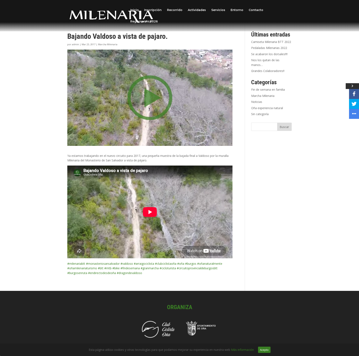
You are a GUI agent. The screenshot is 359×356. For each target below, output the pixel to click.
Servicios (218, 10)
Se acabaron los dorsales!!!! (269, 54)
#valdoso (126, 264)
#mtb (108, 268)
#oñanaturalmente (209, 264)
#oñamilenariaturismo (82, 268)
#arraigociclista (144, 264)
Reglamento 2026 (144, 21)
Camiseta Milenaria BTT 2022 (271, 42)
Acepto (264, 350)
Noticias (256, 102)
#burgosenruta (77, 273)
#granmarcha (150, 268)
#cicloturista (168, 268)
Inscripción (153, 10)
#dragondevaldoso (129, 273)
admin (75, 44)
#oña (180, 264)
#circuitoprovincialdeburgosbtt (197, 268)
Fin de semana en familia (268, 89)
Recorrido (174, 10)
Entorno (237, 10)
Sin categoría (260, 114)
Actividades (197, 10)
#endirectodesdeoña (102, 273)
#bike (116, 268)
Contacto (256, 10)
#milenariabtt (76, 264)
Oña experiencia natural (267, 108)
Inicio (134, 10)
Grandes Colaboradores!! (267, 71)
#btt (100, 268)
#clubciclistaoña (165, 264)
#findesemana (130, 268)
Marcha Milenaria (107, 44)
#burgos (190, 264)
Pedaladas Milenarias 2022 (269, 48)
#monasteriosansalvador (103, 264)
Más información (242, 350)
